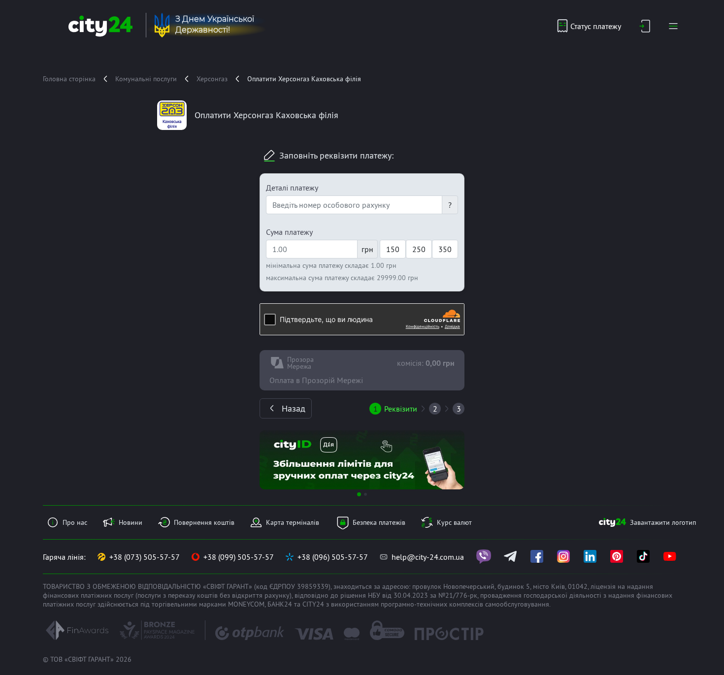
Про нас (75, 522)
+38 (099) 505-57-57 (238, 557)
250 (419, 249)
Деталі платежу (292, 188)
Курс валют (454, 522)
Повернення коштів (204, 522)
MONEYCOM (246, 604)
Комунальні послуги (146, 78)
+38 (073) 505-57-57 (144, 557)
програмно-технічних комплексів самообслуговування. (466, 604)
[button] (275, 459)
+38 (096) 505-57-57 (332, 557)
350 (445, 249)
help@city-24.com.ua (428, 557)
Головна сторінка (69, 78)
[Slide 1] (359, 494)
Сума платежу (289, 232)
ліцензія (603, 586)
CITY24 (313, 604)
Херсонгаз (212, 78)
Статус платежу (595, 26)
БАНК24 (279, 604)
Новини (130, 522)
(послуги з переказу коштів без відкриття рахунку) (213, 595)
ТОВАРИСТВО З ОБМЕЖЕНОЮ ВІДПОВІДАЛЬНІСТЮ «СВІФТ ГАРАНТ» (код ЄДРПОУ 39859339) (186, 586)
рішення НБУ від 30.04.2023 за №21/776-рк (408, 595)
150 (392, 249)
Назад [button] (293, 408)
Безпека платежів (379, 522)
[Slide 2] (365, 494)
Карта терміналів (292, 522)
